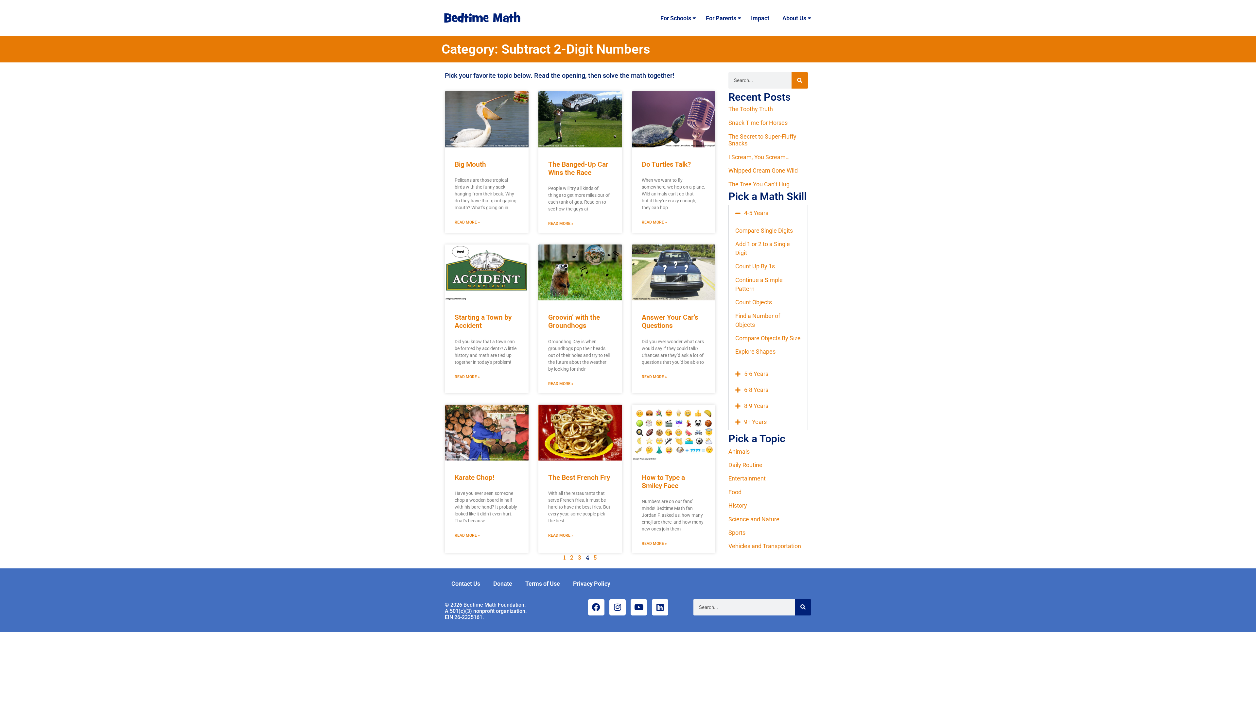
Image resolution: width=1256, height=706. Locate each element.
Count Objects (753, 302)
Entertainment (747, 478)
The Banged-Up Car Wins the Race (578, 168)
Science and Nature (753, 519)
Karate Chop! (475, 477)
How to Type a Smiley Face (663, 482)
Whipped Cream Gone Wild (763, 170)
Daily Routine (745, 465)
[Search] (800, 80)
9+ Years (755, 421)
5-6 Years (756, 373)
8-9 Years (756, 405)
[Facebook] (596, 607)
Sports (736, 532)
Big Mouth (470, 164)
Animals (739, 451)
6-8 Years (756, 389)
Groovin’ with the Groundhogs (574, 321)
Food (734, 492)
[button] (768, 213)
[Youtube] (639, 607)
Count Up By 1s (755, 266)
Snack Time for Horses (758, 122)
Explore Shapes (755, 351)
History (737, 505)
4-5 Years (756, 213)
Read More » (467, 222)
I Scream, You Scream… (759, 157)
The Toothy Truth (750, 109)
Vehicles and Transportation (764, 546)
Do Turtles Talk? (666, 164)
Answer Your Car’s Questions (670, 321)
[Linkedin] (660, 607)
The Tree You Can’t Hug (759, 184)
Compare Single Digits (764, 230)
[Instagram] (617, 607)
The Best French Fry (579, 477)
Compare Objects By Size (768, 338)
